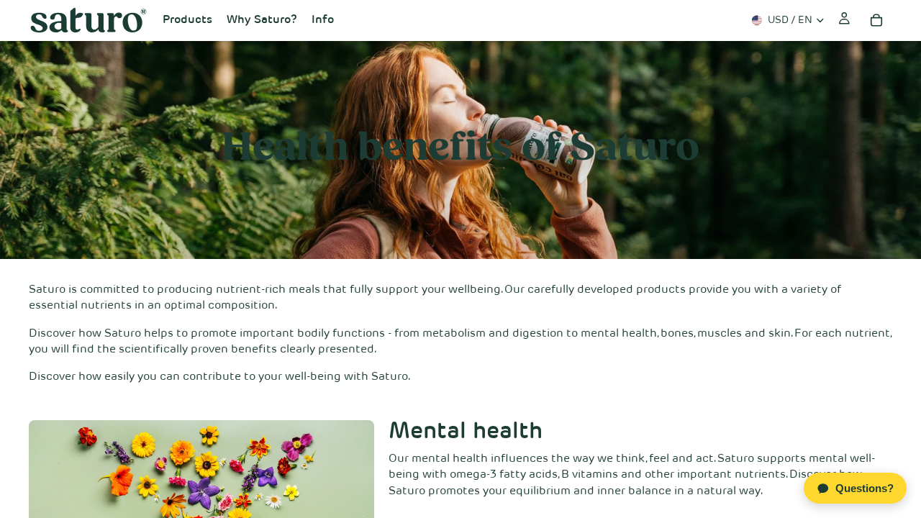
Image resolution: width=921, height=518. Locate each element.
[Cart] (876, 20)
